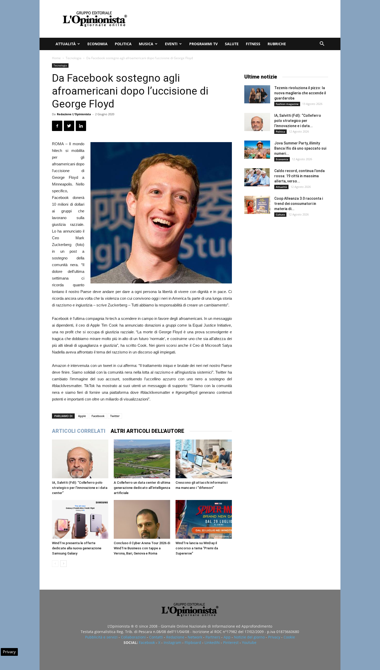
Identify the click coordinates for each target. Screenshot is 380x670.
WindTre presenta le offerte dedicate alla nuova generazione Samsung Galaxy (76, 548)
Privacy (274, 637)
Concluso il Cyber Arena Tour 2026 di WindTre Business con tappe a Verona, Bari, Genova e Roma (142, 548)
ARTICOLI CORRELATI (78, 431)
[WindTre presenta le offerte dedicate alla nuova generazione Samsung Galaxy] (80, 519)
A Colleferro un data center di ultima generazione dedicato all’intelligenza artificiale (142, 488)
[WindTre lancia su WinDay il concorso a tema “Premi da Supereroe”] (204, 519)
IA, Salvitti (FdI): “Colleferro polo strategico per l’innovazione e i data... (297, 120)
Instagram (172, 642)
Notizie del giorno (249, 637)
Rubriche (277, 43)
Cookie (289, 637)
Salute (232, 43)
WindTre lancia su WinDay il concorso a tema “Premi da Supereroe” (197, 548)
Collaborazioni (133, 637)
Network (195, 637)
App (227, 637)
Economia (97, 43)
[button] (322, 44)
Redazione (175, 637)
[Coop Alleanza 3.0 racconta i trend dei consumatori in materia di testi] (257, 205)
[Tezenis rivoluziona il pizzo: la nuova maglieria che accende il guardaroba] (257, 94)
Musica (146, 43)
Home (56, 58)
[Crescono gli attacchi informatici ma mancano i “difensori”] (204, 459)
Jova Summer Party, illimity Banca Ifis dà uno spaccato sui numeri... (300, 148)
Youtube (249, 642)
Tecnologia (73, 58)
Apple (82, 416)
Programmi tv (203, 43)
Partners (213, 637)
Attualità (66, 43)
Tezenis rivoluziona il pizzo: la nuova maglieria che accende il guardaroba (300, 93)
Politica (123, 43)
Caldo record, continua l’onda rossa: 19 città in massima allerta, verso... (299, 176)
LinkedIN (212, 642)
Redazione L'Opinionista (74, 114)
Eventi (171, 43)
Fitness (253, 43)
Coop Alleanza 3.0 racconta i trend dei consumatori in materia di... (298, 203)
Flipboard (193, 642)
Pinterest (231, 642)
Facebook (98, 416)
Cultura (280, 214)
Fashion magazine (287, 104)
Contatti (156, 637)
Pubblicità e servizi (101, 637)
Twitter (115, 416)
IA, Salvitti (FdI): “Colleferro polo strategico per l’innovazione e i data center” (79, 488)
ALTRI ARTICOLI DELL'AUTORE (147, 431)
